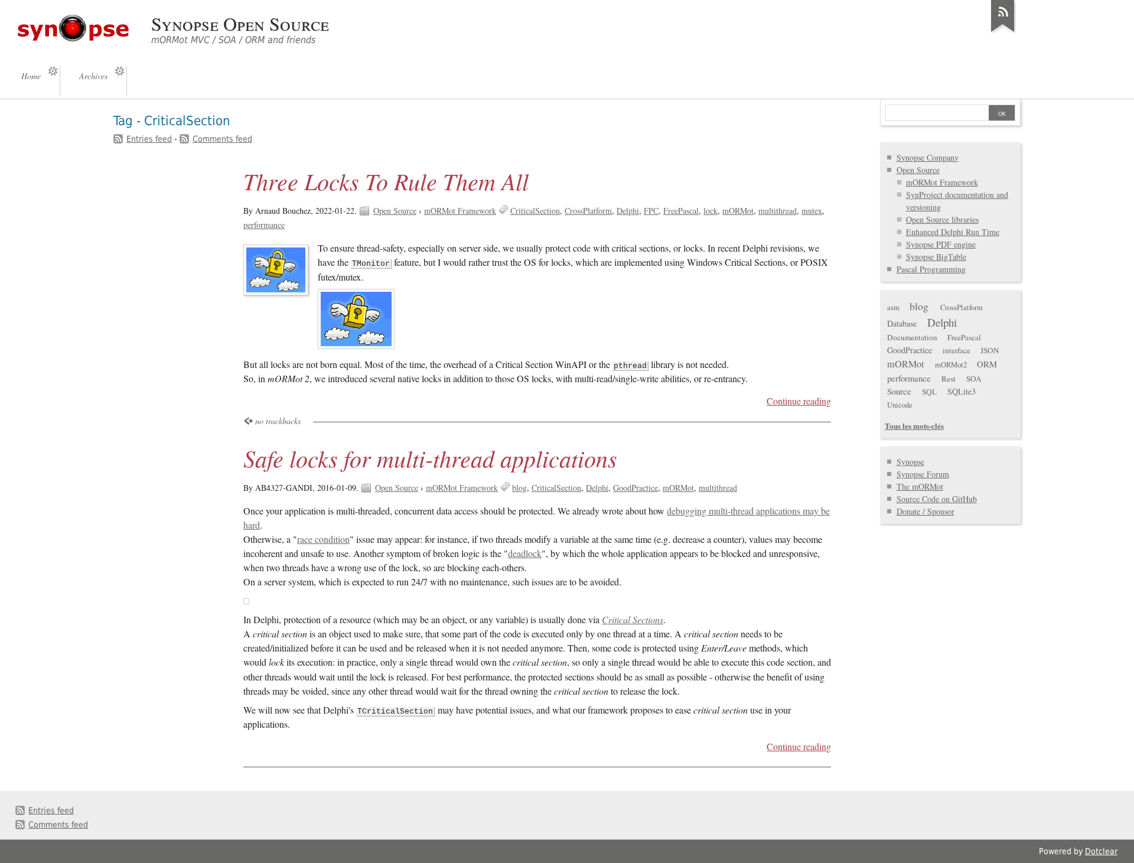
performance (264, 224)
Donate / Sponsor (925, 511)
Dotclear (1101, 851)
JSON (989, 350)
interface (956, 350)
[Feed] (1003, 31)
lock (710, 210)
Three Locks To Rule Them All (386, 181)
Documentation (912, 337)
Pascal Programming (931, 269)
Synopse (910, 461)
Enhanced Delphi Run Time (952, 231)
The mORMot (920, 486)
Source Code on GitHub (937, 498)
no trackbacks (278, 420)
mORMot (738, 210)
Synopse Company (928, 157)
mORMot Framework (460, 210)
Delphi (628, 210)
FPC (651, 210)
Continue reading (799, 401)
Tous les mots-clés (914, 425)
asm (893, 307)
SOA (974, 378)
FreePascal (681, 210)
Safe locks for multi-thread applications (430, 458)
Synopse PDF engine (941, 244)
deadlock (525, 553)
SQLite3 (961, 391)
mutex (811, 210)
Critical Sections (632, 619)
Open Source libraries (942, 219)
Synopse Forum (923, 474)
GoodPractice (635, 487)
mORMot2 (951, 365)
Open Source (394, 210)
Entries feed (149, 139)
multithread (777, 210)
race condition (323, 539)
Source (899, 391)
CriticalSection (535, 210)
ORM (987, 364)
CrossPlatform (588, 210)
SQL (929, 391)
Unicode (900, 405)
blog (519, 487)
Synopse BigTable (936, 256)
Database (902, 323)
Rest (948, 378)
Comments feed (222, 139)
